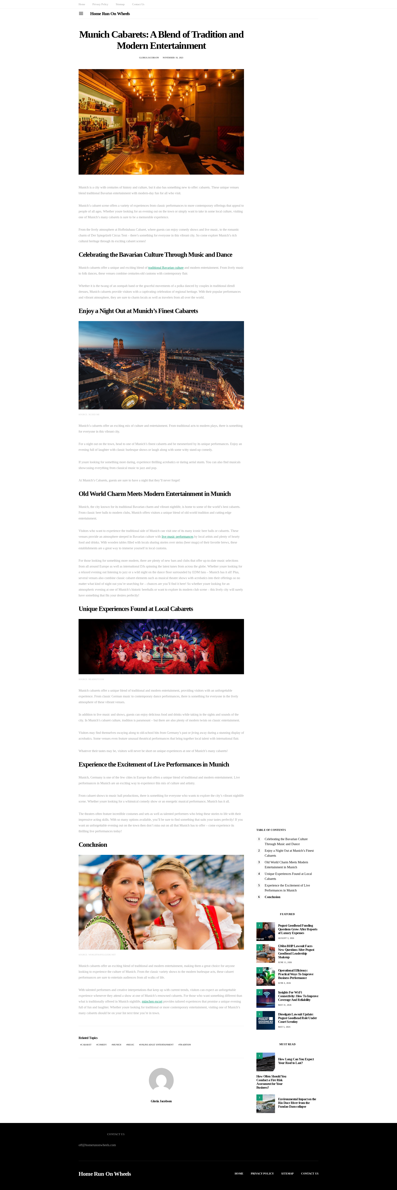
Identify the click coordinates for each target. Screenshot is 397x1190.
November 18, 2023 (173, 57)
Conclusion (272, 897)
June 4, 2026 (284, 983)
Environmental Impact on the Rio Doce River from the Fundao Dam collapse (297, 1102)
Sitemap (120, 4)
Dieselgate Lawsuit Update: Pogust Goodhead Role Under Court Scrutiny (297, 1017)
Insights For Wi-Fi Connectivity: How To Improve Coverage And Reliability (298, 996)
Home (82, 4)
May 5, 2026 (284, 1027)
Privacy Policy (100, 4)
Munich (117, 1045)
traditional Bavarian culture (166, 267)
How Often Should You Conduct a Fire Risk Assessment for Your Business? (271, 1082)
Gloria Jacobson (149, 57)
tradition (185, 1045)
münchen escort (152, 1001)
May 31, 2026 (284, 1005)
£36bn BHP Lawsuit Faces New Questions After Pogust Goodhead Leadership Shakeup (296, 951)
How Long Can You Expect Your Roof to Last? (296, 1061)
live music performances (177, 536)
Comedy (102, 1045)
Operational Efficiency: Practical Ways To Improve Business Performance (295, 974)
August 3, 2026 (286, 938)
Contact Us (138, 4)
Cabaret (86, 1045)
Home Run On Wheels (110, 13)
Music (130, 1045)
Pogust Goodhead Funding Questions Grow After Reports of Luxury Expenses (297, 929)
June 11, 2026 (285, 962)
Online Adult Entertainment (156, 1045)
